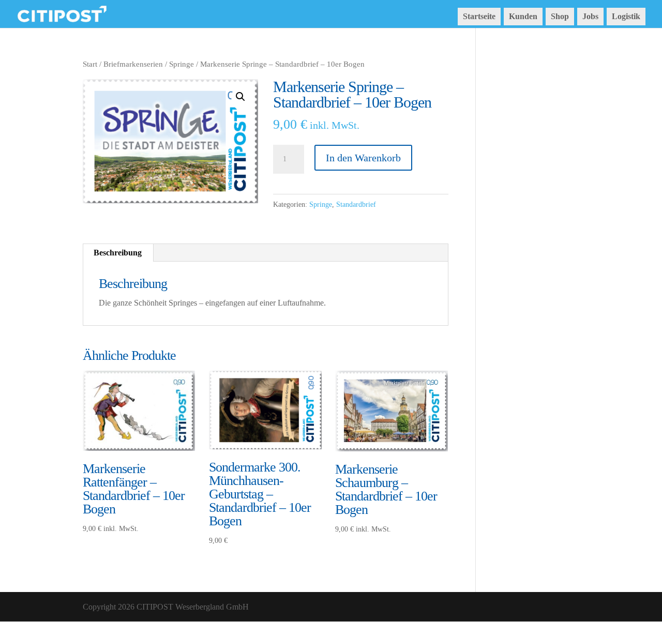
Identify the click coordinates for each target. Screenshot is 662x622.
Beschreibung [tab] (118, 252)
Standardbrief (356, 204)
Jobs (590, 16)
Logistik (626, 16)
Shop (560, 16)
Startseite (479, 16)
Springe (181, 64)
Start (90, 64)
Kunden (523, 16)
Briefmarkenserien (133, 64)
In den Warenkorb (363, 157)
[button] (240, 96)
